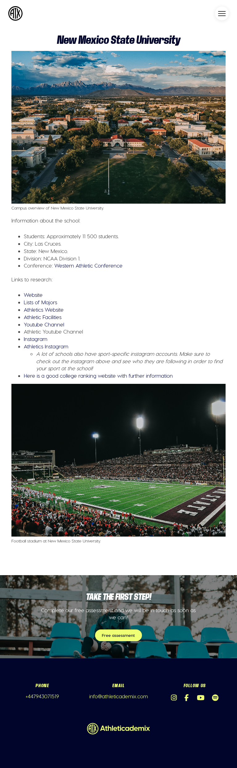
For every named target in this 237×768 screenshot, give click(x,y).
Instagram (35, 339)
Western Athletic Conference (88, 265)
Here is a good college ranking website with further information (98, 375)
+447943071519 (42, 696)
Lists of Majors (40, 302)
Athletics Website (44, 309)
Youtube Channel (44, 324)
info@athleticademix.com (118, 696)
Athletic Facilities (42, 317)
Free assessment (118, 635)
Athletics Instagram (46, 346)
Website (33, 295)
